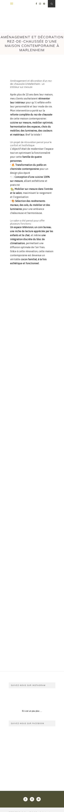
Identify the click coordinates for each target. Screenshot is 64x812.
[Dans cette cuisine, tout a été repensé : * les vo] (44, 699)
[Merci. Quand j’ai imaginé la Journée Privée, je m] (20, 699)
